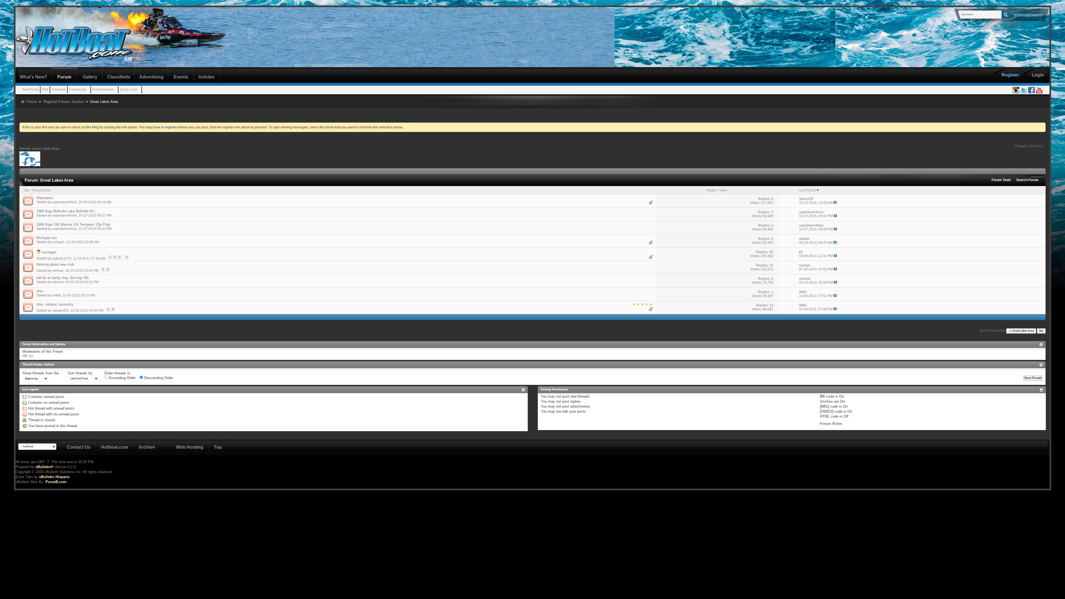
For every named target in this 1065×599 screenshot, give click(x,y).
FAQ (45, 90)
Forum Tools (1001, 180)
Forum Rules (831, 424)
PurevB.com (56, 482)
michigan (49, 252)
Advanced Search (1028, 14)
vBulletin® (45, 467)
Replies (712, 190)
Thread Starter (41, 190)
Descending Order (158, 378)
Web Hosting (189, 447)
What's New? (33, 77)
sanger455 (60, 311)
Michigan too (46, 238)
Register (1010, 75)
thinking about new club (55, 264)
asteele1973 (61, 258)
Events (181, 77)
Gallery (90, 77)
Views (723, 190)
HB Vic (28, 356)
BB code (827, 396)
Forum (64, 77)
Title (26, 190)
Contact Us (78, 447)
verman (58, 271)
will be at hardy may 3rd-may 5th (62, 278)
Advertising (151, 77)
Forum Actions (103, 90)
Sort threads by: (80, 373)
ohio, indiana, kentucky (54, 304)
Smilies (826, 401)
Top (1041, 331)
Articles (206, 77)
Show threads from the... (42, 373)
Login (1038, 75)
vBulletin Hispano (54, 477)
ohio (39, 291)
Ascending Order (122, 378)
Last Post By (807, 190)
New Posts (30, 90)
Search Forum (1027, 180)
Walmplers (44, 198)
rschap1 (58, 242)
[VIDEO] (826, 411)
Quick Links (128, 90)
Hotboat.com (114, 447)
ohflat (56, 295)
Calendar (59, 90)
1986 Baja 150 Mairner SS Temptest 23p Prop (73, 224)
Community (77, 90)
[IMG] (824, 406)
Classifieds (118, 77)
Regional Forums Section (63, 102)
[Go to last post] (835, 203)
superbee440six (64, 202)
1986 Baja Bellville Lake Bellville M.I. (66, 211)
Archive (147, 447)
